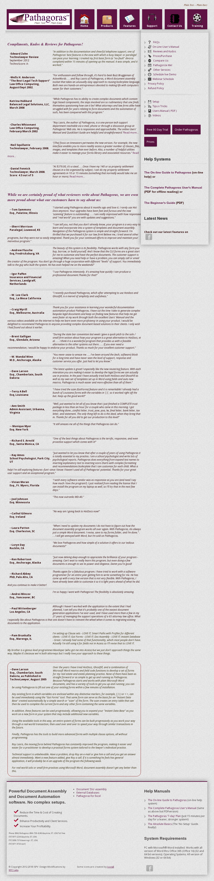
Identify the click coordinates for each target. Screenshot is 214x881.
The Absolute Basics (160, 824)
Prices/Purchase (161, 56)
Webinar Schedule (162, 79)
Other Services (160, 70)
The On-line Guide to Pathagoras (167, 172)
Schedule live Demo (163, 74)
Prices (150, 142)
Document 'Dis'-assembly (91, 789)
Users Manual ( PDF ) (164, 111)
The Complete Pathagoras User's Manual (173, 187)
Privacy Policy (156, 83)
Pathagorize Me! (161, 65)
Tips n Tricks (159, 106)
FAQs (155, 42)
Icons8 (110, 866)
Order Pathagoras (186, 129)
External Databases (87, 792)
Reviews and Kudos (163, 51)
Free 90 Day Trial (157, 129)
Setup (155, 101)
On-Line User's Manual (165, 47)
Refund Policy (156, 88)
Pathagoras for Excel (88, 796)
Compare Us (159, 60)
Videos (156, 115)
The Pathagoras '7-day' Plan (164, 816)
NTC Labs (13, 870)
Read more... (131, 132)
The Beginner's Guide (159, 202)
